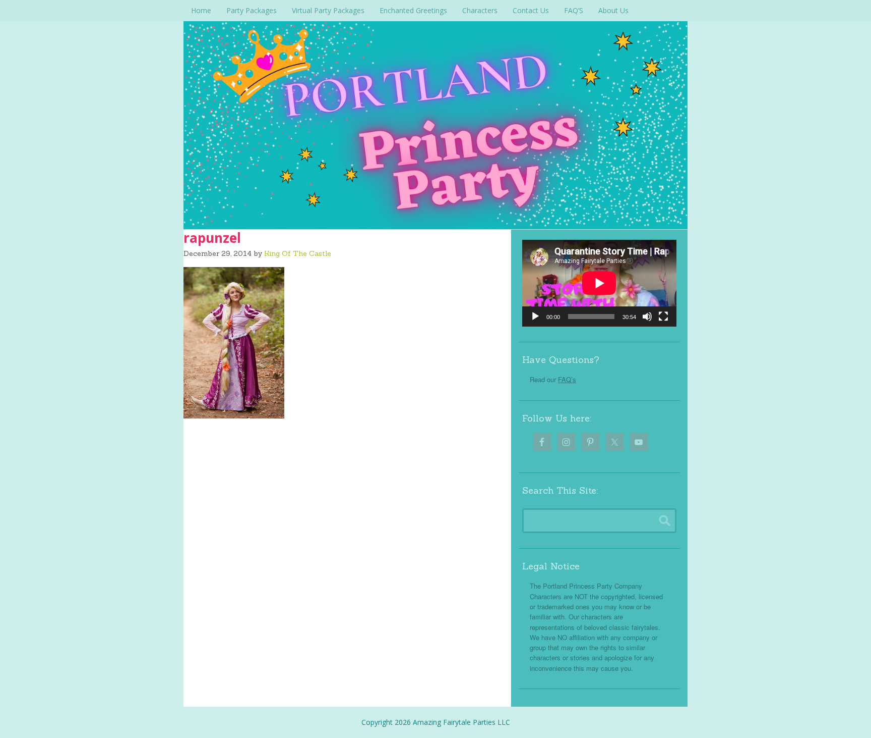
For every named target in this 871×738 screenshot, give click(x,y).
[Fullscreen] (663, 316)
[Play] (535, 316)
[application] (599, 283)
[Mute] (647, 316)
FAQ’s (567, 379)
